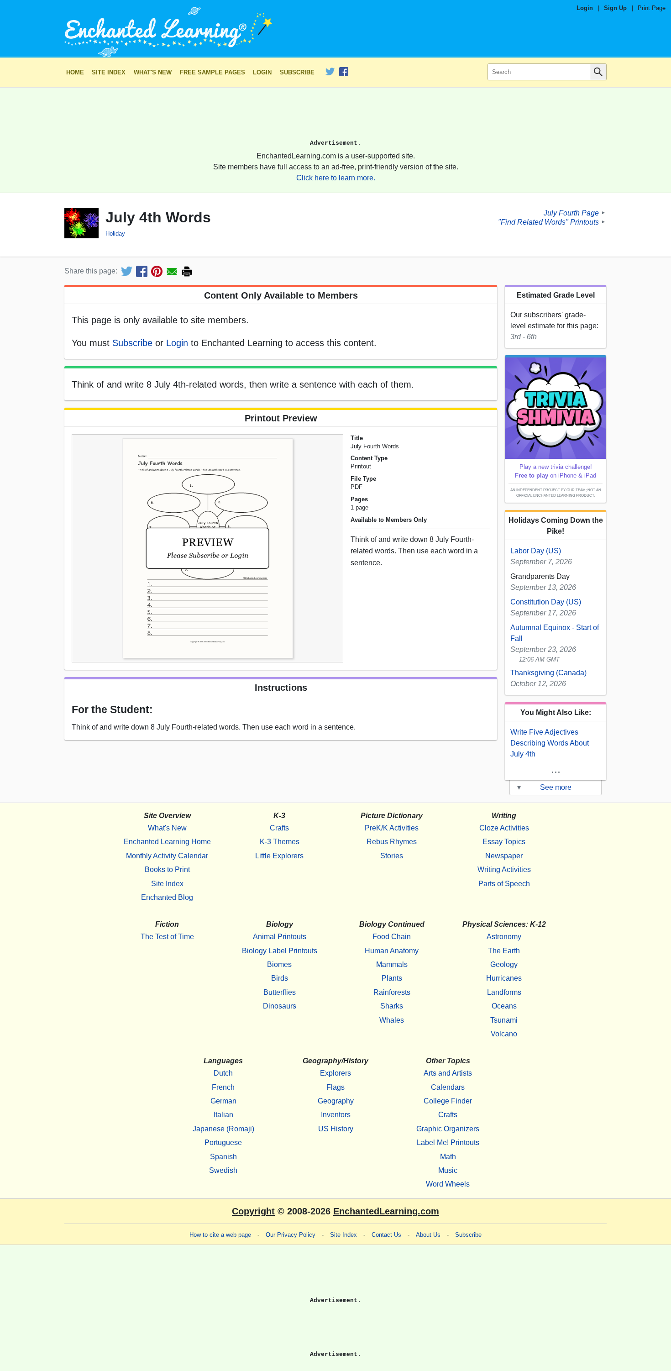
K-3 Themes (279, 842)
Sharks (391, 1006)
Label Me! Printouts (448, 1142)
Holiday (115, 233)
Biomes (279, 964)
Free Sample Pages (212, 72)
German (223, 1101)
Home (75, 72)
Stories (391, 856)
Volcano (504, 1034)
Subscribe (297, 72)
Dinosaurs (279, 1006)
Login (585, 8)
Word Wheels (448, 1184)
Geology (504, 964)
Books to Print (167, 869)
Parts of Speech (504, 884)
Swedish (223, 1170)
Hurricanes (504, 978)
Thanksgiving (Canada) (548, 673)
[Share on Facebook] (141, 271)
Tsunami (504, 1020)
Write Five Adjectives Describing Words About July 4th (549, 743)
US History (335, 1129)
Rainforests (391, 992)
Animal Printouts (279, 936)
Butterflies (279, 992)
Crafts (279, 828)
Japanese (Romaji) (223, 1129)
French (223, 1087)
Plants (392, 978)
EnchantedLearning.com (386, 1211)
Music (447, 1170)
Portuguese (223, 1142)
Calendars (448, 1087)
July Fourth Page (571, 212)
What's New (153, 72)
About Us (428, 1234)
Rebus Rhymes (392, 842)
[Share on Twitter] (126, 271)
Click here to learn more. (335, 178)
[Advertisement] (335, 117)
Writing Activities (504, 869)
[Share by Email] (172, 271)
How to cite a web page (220, 1234)
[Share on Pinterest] (157, 271)
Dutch (223, 1073)
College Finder (448, 1101)
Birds (279, 978)
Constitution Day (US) (545, 602)
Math (448, 1157)
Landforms (504, 992)
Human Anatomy (392, 951)
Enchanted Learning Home (167, 842)
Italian (223, 1115)
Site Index (109, 72)
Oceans (504, 1006)
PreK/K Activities (392, 828)
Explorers (335, 1073)
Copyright (253, 1211)
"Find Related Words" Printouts (548, 222)
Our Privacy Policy (290, 1234)
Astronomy (504, 936)
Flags (335, 1087)
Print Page (652, 8)
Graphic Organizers (447, 1129)
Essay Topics (503, 842)
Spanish (223, 1157)
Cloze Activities (504, 828)
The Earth (504, 951)
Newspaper (504, 856)
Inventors (336, 1115)
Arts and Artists (448, 1073)
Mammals (392, 964)
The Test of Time (167, 936)
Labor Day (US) (535, 551)
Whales (391, 1020)
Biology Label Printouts (279, 951)
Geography (336, 1101)
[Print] (187, 271)
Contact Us (386, 1234)
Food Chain (391, 936)
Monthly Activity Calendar (167, 856)
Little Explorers (279, 856)
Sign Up (615, 8)
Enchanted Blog (167, 897)
